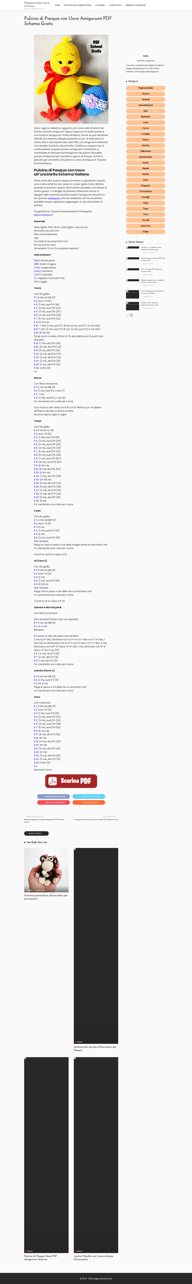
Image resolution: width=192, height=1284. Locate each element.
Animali (30, 890)
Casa (57, 5)
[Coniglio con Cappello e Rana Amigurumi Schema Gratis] (132, 247)
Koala (146, 162)
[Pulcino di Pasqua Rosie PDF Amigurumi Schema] (46, 1155)
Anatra (145, 93)
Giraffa (145, 145)
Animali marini (146, 105)
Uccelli (145, 220)
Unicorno (145, 225)
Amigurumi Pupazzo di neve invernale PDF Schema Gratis (96, 820)
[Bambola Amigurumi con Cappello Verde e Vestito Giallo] (132, 280)
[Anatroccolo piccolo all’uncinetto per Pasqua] (96, 946)
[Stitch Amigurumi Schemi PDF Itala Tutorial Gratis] (132, 258)
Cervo (145, 128)
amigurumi (54, 198)
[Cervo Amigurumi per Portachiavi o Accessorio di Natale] (132, 294)
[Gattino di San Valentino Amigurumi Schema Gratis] (132, 306)
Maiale (145, 168)
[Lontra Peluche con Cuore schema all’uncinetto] (96, 1155)
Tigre (146, 202)
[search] (166, 5)
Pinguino (145, 185)
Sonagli (145, 197)
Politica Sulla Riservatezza (77, 5)
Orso (145, 179)
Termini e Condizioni (135, 5)
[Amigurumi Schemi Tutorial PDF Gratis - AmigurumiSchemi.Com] (37, 5)
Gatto (145, 139)
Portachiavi (40, 890)
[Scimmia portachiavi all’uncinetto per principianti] (46, 870)
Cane (145, 122)
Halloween (145, 151)
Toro (145, 214)
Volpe (146, 231)
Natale (145, 174)
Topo (145, 208)
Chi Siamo (100, 5)
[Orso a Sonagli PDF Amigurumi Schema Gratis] (132, 269)
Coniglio (145, 133)
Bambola (145, 116)
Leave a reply (35, 833)
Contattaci (115, 5)
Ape (146, 110)
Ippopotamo (145, 156)
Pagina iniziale (145, 87)
